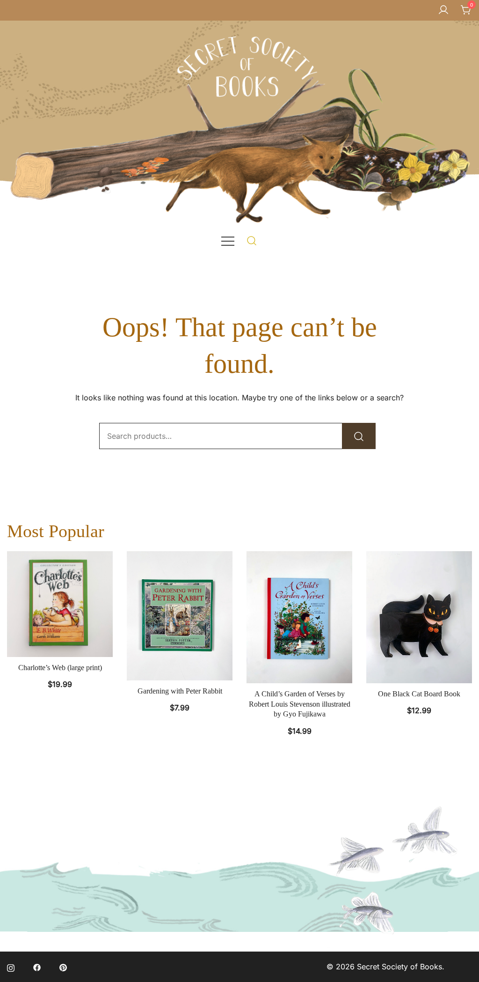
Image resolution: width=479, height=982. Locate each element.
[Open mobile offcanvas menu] (227, 240)
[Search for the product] (359, 436)
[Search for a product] (252, 240)
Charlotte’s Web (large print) (60, 668)
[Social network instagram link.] (11, 966)
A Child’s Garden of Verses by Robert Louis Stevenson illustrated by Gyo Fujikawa (299, 704)
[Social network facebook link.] (37, 966)
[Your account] (443, 10)
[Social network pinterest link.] (63, 966)
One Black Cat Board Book (419, 694)
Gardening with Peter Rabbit (180, 691)
